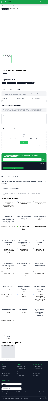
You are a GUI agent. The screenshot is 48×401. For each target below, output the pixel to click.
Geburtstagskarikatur (37, 368)
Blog (18, 377)
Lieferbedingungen (21, 370)
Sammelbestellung (5, 375)
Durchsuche (24, 142)
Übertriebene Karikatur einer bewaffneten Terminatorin (40, 288)
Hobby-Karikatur (36, 373)
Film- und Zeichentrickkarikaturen (21, 5)
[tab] (7, 59)
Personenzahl (4, 98)
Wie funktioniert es (21, 366)
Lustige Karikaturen (37, 366)
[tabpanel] (24, 30)
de (44, 2)
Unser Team (4, 366)
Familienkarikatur (36, 370)
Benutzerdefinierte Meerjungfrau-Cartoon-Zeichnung (24, 242)
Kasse (13, 168)
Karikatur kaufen (5, 371)
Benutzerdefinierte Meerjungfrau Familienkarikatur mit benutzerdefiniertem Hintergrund (39, 312)
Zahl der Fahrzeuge (36, 98)
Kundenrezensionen (6, 370)
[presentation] (24, 140)
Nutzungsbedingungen (22, 368)
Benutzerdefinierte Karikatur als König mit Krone (8, 265)
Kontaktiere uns (20, 375)
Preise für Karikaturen (6, 373)
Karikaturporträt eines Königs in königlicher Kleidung (24, 288)
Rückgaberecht (20, 371)
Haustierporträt (36, 375)
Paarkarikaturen (36, 371)
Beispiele (3, 368)
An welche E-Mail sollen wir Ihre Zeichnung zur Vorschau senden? (20, 155)
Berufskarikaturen (9, 5)
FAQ (18, 373)
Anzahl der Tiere (20, 98)
